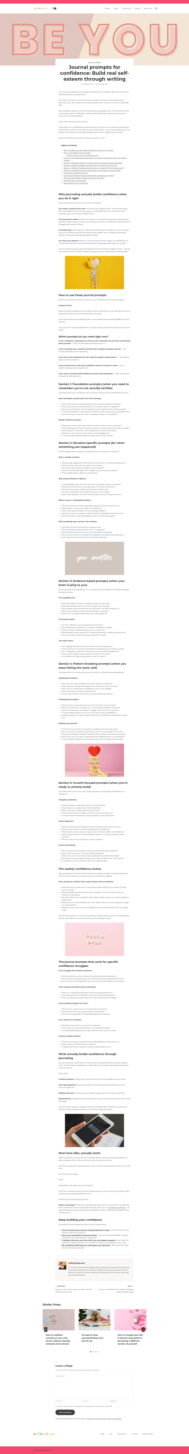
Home (107, 8)
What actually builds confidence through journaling (84, 178)
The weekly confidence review (76, 173)
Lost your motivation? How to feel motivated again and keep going (116, 1289)
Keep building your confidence (76, 183)
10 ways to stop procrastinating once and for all (92, 1338)
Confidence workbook (117, 1207)
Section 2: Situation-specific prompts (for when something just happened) (93, 163)
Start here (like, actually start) (75, 181)
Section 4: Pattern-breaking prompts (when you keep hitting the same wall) (94, 168)
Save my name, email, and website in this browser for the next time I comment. (85, 1406)
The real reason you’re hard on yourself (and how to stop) (85, 1230)
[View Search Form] (156, 8)
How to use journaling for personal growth (79, 1235)
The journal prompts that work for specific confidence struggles (89, 176)
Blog (90, 62)
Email (85, 1401)
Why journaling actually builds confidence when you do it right (88, 150)
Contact (138, 8)
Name (59, 1401)
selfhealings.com (88, 84)
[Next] (143, 1329)
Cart (110, 1434)
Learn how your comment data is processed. (103, 1419)
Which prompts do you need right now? (83, 155)
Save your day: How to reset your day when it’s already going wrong (73, 1289)
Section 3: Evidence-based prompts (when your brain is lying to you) (90, 165)
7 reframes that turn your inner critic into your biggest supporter (89, 1240)
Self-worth (97, 62)
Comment (60, 1376)
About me (148, 8)
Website (113, 1401)
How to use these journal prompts (77, 153)
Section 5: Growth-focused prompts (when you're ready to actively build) (92, 171)
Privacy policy (148, 1434)
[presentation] (59, 1319)
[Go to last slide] (45, 1329)
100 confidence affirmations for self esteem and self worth (86, 1245)
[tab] (90, 1351)
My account (126, 8)
